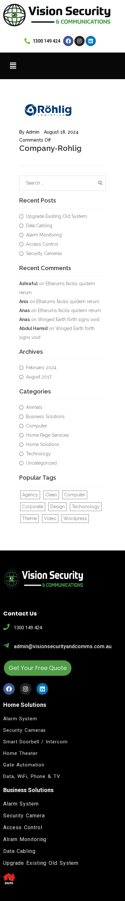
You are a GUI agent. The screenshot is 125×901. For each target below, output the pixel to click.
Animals (34, 407)
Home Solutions (42, 444)
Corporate (32, 506)
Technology (38, 453)
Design (57, 506)
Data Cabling (39, 225)
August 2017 (38, 376)
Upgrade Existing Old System (56, 216)
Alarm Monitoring (44, 234)
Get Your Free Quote (38, 668)
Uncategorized (41, 463)
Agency (30, 494)
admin (32, 132)
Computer (36, 425)
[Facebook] (68, 41)
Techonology (86, 506)
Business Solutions (45, 416)
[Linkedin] (91, 41)
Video (50, 518)
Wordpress (75, 518)
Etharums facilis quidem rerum (67, 301)
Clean (51, 494)
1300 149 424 (28, 628)
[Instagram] (79, 41)
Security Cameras (44, 253)
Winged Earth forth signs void (68, 319)
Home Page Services (47, 435)
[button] (61, 65)
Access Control (42, 244)
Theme (29, 518)
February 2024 (41, 367)
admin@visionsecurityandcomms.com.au (63, 646)
